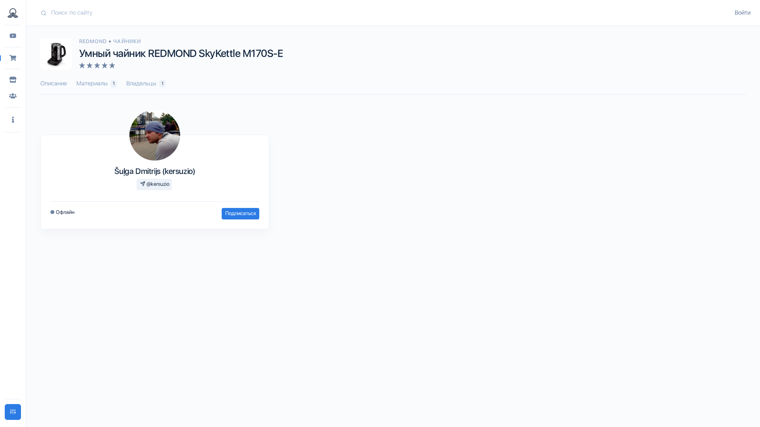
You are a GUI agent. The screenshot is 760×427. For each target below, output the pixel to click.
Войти (742, 12)
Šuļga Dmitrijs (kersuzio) (154, 171)
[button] (13, 120)
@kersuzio (157, 184)
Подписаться (240, 213)
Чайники (127, 41)
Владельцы (144, 83)
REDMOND (93, 41)
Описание (53, 83)
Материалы (95, 83)
